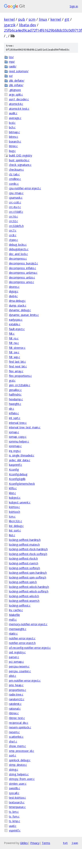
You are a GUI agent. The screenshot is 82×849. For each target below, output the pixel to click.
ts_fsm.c (14, 816)
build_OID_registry (20, 155)
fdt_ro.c (14, 338)
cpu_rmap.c (16, 193)
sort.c (12, 755)
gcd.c (12, 380)
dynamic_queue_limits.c (24, 315)
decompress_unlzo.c (22, 277)
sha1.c (13, 741)
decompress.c (18, 258)
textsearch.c (16, 802)
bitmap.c (14, 132)
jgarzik (10, 24)
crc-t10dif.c (16, 212)
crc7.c (12, 230)
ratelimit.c (15, 704)
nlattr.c (13, 633)
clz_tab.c (14, 174)
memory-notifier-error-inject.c (28, 624)
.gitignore (15, 90)
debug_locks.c (18, 244)
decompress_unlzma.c (23, 273)
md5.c (13, 619)
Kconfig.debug (18, 474)
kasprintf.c (15, 465)
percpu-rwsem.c (19, 666)
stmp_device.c (18, 765)
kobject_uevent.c (19, 502)
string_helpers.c (19, 774)
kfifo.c (13, 488)
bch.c (12, 127)
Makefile (14, 615)
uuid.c (12, 826)
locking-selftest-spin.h (23, 582)
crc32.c (13, 221)
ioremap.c (15, 446)
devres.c (14, 287)
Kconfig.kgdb (17, 479)
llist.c (12, 535)
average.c (15, 118)
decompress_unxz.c (21, 282)
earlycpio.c (15, 319)
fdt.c (12, 333)
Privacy (34, 843)
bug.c (12, 151)
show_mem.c (17, 746)
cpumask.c (15, 197)
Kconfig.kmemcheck (22, 484)
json (75, 843)
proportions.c (17, 690)
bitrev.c (13, 137)
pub (21, 19)
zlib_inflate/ (16, 85)
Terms (46, 843)
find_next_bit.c (18, 366)
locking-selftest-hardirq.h (25, 540)
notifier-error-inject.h (22, 643)
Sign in (74, 6)
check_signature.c (20, 165)
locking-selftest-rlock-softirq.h (28, 554)
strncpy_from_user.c (22, 779)
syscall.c (14, 793)
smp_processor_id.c (21, 751)
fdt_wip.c (14, 357)
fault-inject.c (17, 329)
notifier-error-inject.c (22, 638)
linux (43, 19)
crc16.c (13, 216)
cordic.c (14, 184)
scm (31, 19)
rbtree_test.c (17, 718)
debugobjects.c (18, 249)
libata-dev (27, 24)
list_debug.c (16, 526)
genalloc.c (15, 390)
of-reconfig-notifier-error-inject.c (30, 648)
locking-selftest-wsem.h (24, 601)
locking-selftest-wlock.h (24, 596)
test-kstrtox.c (17, 797)
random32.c (16, 699)
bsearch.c (15, 141)
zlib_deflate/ (16, 80)
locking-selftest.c (19, 605)
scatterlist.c (16, 737)
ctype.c (13, 240)
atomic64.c (16, 104)
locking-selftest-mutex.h (24, 544)
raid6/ (12, 66)
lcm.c (12, 516)
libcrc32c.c (15, 521)
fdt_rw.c (14, 343)
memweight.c (17, 629)
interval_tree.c (18, 423)
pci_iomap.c (16, 661)
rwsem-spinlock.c (20, 727)
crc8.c (12, 235)
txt (65, 843)
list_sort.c (15, 530)
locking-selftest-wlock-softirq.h (28, 591)
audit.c (13, 113)
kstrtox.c (14, 507)
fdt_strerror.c (17, 348)
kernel (9, 19)
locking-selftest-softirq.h (24, 568)
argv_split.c (16, 94)
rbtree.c (14, 713)
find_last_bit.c (17, 361)
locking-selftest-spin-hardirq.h (28, 572)
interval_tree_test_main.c (24, 427)
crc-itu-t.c (15, 207)
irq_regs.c (15, 451)
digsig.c (13, 291)
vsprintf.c (14, 830)
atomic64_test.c (19, 108)
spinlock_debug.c (19, 760)
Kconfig (14, 469)
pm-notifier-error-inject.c (25, 680)
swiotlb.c (14, 788)
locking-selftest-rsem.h (23, 563)
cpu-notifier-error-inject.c (25, 188)
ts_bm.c (14, 812)
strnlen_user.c (17, 783)
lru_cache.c (16, 610)
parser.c (14, 657)
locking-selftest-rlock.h (23, 558)
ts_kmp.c (14, 821)
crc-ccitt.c (15, 202)
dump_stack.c (17, 305)
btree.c (13, 146)
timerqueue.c (17, 807)
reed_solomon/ (18, 71)
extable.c (14, 324)
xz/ (11, 76)
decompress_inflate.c (22, 268)
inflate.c (14, 413)
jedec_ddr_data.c (19, 460)
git (66, 19)
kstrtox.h (14, 512)
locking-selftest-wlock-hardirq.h (29, 587)
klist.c (12, 493)
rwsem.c (14, 732)
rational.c (15, 708)
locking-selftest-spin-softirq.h (27, 577)
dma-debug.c (17, 301)
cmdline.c (15, 179)
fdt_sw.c (14, 352)
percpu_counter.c (20, 671)
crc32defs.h (16, 226)
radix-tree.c (16, 694)
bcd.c (12, 123)
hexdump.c (16, 399)
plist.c (12, 676)
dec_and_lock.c (18, 254)
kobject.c (14, 497)
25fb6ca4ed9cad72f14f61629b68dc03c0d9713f (43, 30)
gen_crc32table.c (19, 385)
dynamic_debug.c (20, 310)
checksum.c (16, 169)
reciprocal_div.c (18, 723)
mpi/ (12, 62)
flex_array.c (16, 371)
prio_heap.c (16, 685)
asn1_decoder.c (19, 99)
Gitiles (24, 843)
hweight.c (15, 404)
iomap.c (14, 432)
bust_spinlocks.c (19, 160)
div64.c (13, 296)
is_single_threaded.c (21, 455)
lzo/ (11, 57)
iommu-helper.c (19, 441)
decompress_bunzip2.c (23, 263)
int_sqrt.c (14, 418)
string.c (13, 769)
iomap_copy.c (17, 437)
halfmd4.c (15, 394)
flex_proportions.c (20, 376)
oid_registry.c (17, 652)
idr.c (11, 408)
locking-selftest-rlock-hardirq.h (28, 549)
